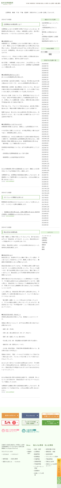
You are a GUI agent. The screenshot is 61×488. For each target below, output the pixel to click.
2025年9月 (45, 88)
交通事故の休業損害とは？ (13, 24)
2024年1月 (45, 134)
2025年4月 (45, 100)
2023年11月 (45, 138)
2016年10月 (45, 211)
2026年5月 (45, 70)
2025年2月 (45, 104)
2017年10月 (45, 193)
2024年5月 (45, 125)
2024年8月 (45, 118)
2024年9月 (45, 116)
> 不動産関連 (49, 459)
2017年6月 (45, 197)
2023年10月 (45, 141)
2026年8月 (45, 63)
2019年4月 (45, 168)
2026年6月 (45, 68)
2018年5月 (45, 179)
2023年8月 (45, 145)
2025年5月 (45, 97)
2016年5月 (45, 220)
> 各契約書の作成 (50, 449)
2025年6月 (45, 95)
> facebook (17, 461)
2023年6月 (45, 150)
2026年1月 (45, 79)
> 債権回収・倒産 (50, 451)
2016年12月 (45, 206)
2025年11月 (45, 84)
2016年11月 (45, 209)
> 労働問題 (36, 459)
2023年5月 (45, 152)
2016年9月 (45, 213)
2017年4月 (45, 202)
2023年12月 (45, 136)
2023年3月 (45, 157)
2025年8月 (45, 91)
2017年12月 (45, 188)
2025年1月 (45, 107)
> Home (28, 449)
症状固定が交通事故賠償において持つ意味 (16, 153)
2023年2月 (45, 159)
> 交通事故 (36, 451)
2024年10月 (45, 113)
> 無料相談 (5, 459)
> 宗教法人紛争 (49, 461)
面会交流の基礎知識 (10, 232)
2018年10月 (45, 170)
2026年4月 (45, 72)
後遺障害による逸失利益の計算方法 (14, 157)
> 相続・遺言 (37, 449)
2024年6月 (45, 122)
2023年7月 (45, 147)
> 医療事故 (36, 456)
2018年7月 (45, 175)
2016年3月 (45, 225)
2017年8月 (45, 195)
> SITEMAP (5, 454)
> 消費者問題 (37, 461)
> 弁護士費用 (14, 459)
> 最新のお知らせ (7, 461)
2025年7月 (45, 93)
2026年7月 (45, 66)
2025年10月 (45, 86)
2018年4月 (45, 182)
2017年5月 (45, 200)
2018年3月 (45, 184)
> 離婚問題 (36, 454)
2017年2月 (45, 204)
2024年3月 (45, 129)
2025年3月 (45, 102)
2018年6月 (45, 177)
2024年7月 (45, 120)
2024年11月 (45, 111)
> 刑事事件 (36, 470)
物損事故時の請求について (50, 41)
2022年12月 (45, 163)
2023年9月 (45, 143)
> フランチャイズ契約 (51, 456)
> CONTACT (14, 454)
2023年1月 (45, 161)
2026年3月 (45, 75)
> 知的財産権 (49, 454)
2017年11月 (45, 191)
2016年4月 (45, 222)
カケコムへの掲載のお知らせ (13, 197)
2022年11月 (45, 166)
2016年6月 (45, 218)
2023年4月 (45, 154)
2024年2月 (45, 132)
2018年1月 (45, 186)
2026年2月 (45, 77)
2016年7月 (45, 216)
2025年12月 (45, 82)
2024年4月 (45, 127)
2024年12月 (45, 109)
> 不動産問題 (37, 464)
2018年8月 (45, 172)
